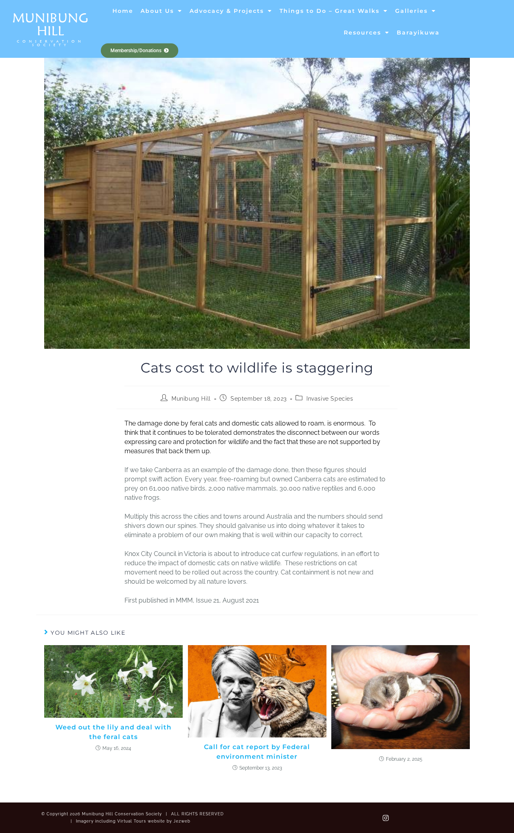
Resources (362, 32)
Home (122, 10)
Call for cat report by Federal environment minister (257, 751)
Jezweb (181, 821)
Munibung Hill (50, 24)
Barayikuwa (418, 32)
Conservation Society (50, 43)
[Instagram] (385, 818)
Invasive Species (329, 398)
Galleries (411, 10)
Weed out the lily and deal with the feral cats (113, 732)
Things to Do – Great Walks (329, 10)
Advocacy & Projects (227, 10)
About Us (157, 10)
